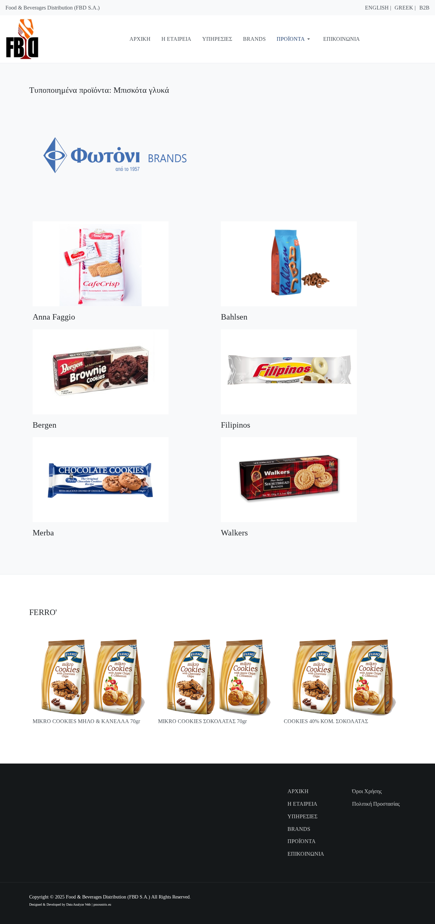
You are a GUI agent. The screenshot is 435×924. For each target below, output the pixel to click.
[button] (294, 39)
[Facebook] (375, 896)
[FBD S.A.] (32, 38)
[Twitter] (401, 896)
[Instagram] (384, 896)
